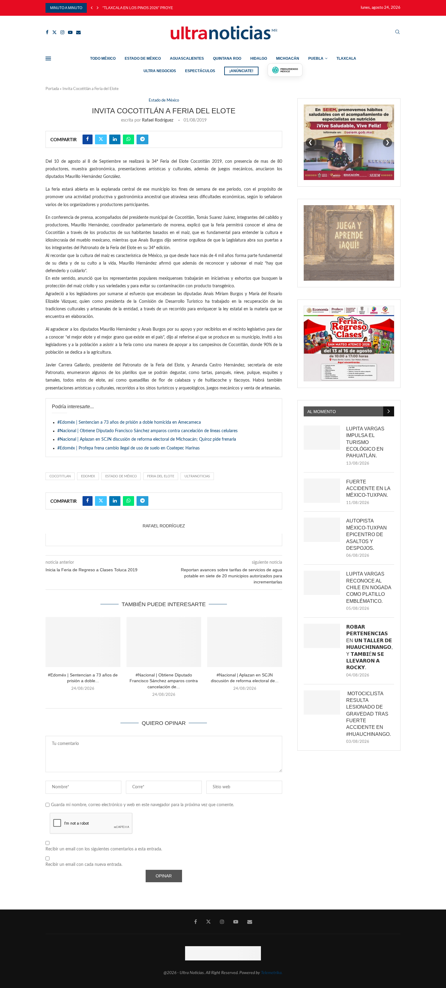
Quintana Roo (227, 58)
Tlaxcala (346, 58)
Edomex (88, 476)
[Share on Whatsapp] (128, 139)
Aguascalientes (187, 58)
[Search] (397, 32)
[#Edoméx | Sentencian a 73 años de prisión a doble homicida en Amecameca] (83, 642)
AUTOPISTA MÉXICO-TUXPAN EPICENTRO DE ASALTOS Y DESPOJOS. (366, 534)
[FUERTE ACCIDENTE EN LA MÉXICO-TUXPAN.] (322, 491)
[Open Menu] (48, 58)
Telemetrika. (271, 973)
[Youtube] (70, 32)
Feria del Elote (160, 476)
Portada (52, 89)
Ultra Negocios (160, 71)
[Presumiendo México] (285, 70)
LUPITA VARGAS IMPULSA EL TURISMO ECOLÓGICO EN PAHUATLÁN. (365, 442)
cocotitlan (60, 476)
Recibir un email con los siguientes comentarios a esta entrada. (104, 849)
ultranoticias (197, 476)
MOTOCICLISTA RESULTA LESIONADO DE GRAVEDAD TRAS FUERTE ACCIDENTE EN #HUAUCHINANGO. (368, 714)
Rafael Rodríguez (157, 120)
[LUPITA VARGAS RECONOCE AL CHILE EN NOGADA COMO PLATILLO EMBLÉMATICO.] (322, 583)
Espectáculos (200, 71)
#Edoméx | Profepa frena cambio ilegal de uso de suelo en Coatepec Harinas (128, 448)
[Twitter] (54, 32)
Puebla (315, 58)
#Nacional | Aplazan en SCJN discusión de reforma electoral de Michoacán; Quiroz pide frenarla (146, 439)
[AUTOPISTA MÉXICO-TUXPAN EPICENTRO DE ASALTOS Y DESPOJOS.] (322, 530)
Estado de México (143, 58)
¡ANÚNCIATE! (241, 71)
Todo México (103, 58)
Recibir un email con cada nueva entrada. (84, 865)
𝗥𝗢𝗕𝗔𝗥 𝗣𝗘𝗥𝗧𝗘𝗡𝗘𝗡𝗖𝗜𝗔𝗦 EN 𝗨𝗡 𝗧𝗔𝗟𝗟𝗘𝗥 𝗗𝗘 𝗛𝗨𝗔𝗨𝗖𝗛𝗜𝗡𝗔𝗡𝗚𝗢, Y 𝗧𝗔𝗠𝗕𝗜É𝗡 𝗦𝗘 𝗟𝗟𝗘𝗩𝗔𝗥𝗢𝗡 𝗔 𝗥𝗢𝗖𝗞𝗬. (369, 647)
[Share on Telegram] (142, 139)
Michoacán (287, 58)
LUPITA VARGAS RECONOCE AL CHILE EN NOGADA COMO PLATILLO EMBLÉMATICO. (368, 587)
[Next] (97, 8)
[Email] (78, 32)
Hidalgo (258, 58)
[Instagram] (62, 32)
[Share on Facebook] (88, 139)
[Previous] (91, 8)
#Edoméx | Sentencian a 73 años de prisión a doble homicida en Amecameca (129, 422)
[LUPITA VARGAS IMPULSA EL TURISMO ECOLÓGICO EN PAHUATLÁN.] (322, 438)
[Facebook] (47, 32)
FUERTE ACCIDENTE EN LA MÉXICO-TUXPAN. (368, 488)
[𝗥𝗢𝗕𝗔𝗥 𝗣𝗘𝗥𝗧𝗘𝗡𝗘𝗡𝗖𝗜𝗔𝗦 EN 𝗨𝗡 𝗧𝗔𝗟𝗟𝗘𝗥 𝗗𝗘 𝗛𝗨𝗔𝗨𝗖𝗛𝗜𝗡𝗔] (322, 636)
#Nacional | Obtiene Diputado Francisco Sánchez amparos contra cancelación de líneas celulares (147, 431)
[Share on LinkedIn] (114, 139)
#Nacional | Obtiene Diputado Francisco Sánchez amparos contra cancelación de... (164, 681)
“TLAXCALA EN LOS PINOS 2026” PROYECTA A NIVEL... (150, 8)
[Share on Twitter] (101, 139)
